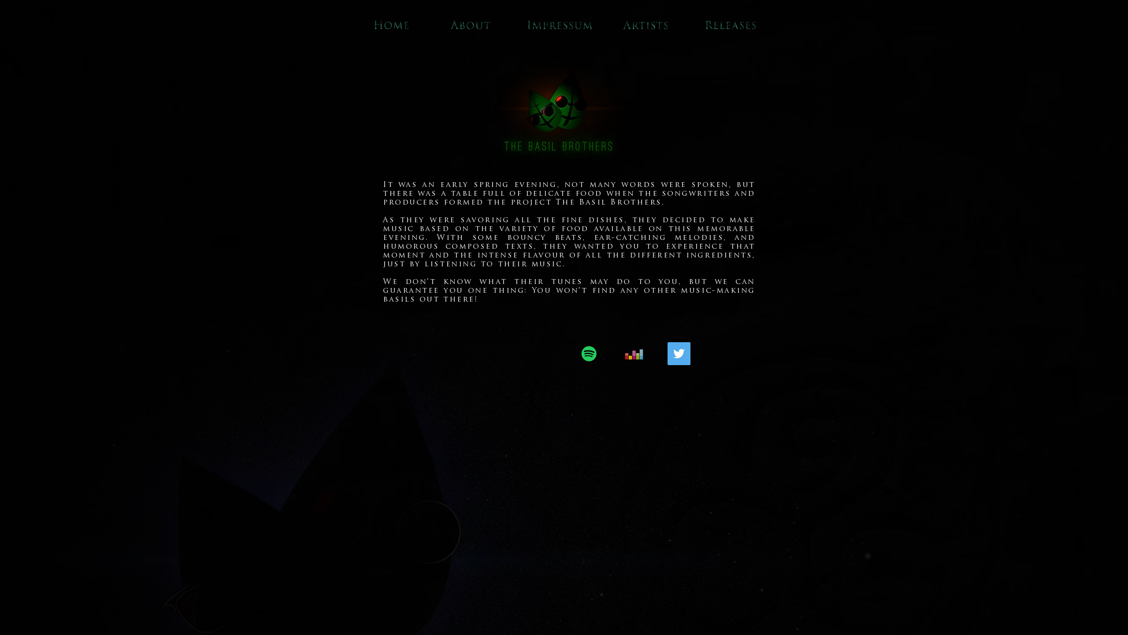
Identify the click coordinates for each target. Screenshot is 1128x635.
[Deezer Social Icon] (634, 353)
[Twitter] (679, 353)
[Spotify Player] (451, 354)
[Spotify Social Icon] (589, 353)
